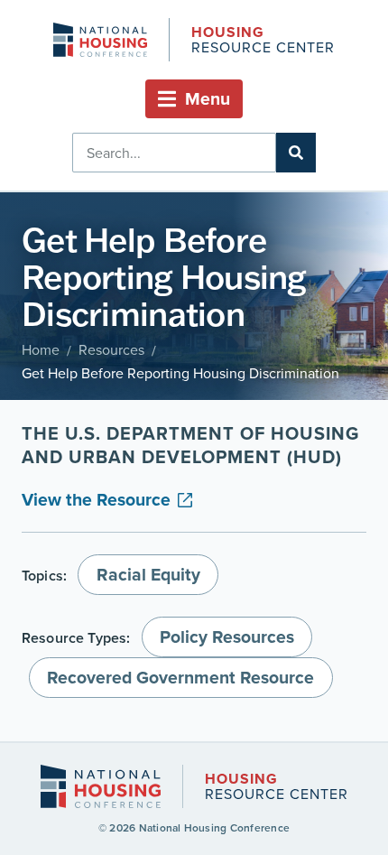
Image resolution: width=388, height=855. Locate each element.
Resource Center (262, 41)
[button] (194, 98)
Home (41, 349)
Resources (111, 349)
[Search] (296, 152)
